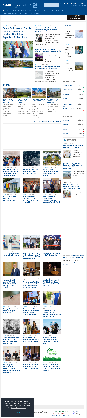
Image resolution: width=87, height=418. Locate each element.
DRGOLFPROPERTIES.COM (60, 415)
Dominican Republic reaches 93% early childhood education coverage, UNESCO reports (9, 283)
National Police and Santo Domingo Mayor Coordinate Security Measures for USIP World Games (51, 200)
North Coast (66, 10)
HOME (61, 3)
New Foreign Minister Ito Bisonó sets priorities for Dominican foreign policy (11, 255)
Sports (58, 10)
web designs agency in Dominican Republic (72, 263)
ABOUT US (67, 3)
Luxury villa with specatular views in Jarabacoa (22, 101)
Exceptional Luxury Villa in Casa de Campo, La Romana (38, 101)
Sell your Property (55, 121)
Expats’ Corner (23, 13)
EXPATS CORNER (72, 140)
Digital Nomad (35, 13)
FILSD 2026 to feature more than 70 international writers (10, 198)
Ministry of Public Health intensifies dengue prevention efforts (11, 311)
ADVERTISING (75, 3)
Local (9, 10)
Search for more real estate (41, 121)
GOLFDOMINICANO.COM (60, 411)
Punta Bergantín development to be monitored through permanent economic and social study (11, 368)
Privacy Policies (70, 407)
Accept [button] (18, 412)
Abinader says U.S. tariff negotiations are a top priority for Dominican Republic (47, 30)
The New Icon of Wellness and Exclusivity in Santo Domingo (9, 101)
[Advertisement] (33, 16)
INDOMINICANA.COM (60, 413)
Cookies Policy (79, 407)
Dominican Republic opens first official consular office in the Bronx (51, 255)
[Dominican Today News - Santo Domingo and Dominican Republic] (19, 5)
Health (37, 10)
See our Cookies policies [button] (18, 408)
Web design (75, 411)
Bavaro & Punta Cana (10, 13)
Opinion (44, 10)
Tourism (30, 10)
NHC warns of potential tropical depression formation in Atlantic (30, 171)
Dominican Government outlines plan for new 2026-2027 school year (30, 366)
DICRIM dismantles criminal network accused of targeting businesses (31, 339)
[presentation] (58, 84)
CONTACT (83, 3)
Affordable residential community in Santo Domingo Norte (53, 101)
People (51, 10)
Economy (16, 10)
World (23, 10)
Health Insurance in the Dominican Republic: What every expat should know (71, 186)
